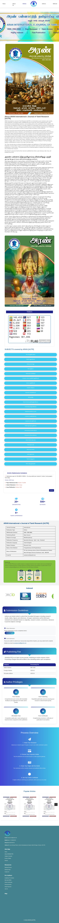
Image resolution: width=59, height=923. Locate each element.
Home (6, 851)
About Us (14, 4)
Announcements (8, 884)
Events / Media (8, 858)
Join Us (6, 889)
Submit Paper (9, 633)
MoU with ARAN (8, 880)
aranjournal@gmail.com (20, 643)
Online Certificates (8, 882)
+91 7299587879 (12, 840)
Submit (51, 490)
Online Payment (8, 886)
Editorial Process (8, 867)
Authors (44, 3)
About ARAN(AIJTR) (9, 854)
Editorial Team (8, 869)
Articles (24, 3)
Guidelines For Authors (9, 878)
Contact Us (7, 872)
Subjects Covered (8, 856)
